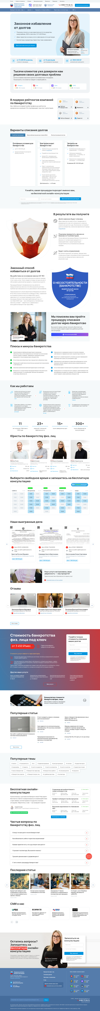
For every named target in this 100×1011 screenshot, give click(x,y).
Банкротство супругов (18, 774)
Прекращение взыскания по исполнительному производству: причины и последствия (47, 738)
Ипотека (69, 763)
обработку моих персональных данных (58, 202)
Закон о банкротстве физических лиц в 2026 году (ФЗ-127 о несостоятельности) (77, 719)
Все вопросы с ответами (58, 816)
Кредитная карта (80, 763)
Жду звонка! (78, 653)
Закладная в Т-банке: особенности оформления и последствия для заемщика (59, 892)
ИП (33, 763)
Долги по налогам (65, 767)
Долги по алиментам (52, 767)
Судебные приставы (49, 774)
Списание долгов (64, 770)
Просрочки (76, 770)
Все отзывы (15, 623)
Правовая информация (15, 978)
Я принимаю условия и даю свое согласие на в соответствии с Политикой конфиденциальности (49, 203)
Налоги (14, 763)
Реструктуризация (58, 763)
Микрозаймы (16, 767)
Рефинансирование (44, 763)
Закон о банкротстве (18, 770)
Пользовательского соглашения (35, 202)
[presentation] (11, 451)
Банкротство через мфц (34, 770)
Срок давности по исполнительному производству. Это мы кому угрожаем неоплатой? (48, 728)
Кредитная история (80, 767)
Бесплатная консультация (70, 198)
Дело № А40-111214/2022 (46, 613)
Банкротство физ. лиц (34, 774)
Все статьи (16, 747)
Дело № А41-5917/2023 (72, 613)
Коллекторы (62, 774)
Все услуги (50, 684)
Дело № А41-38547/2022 (19, 613)
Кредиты (26, 767)
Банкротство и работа (50, 770)
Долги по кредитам (37, 767)
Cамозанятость (25, 763)
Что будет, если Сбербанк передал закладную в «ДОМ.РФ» (79, 892)
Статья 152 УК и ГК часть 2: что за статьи (77, 737)
